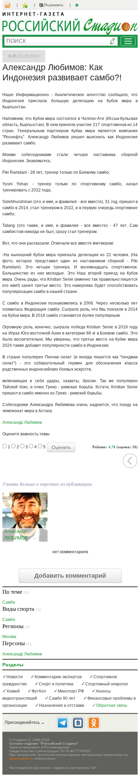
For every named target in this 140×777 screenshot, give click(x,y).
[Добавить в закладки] (25, 5)
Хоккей (13, 691)
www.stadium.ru (21, 758)
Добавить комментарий (70, 575)
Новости (14, 676)
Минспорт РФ (71, 691)
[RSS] (11, 5)
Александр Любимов (22, 422)
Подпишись (53, 5)
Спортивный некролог (106, 684)
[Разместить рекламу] (78, 5)
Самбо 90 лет (62, 698)
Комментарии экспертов (58, 676)
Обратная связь (111, 705)
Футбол (39, 691)
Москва (9, 636)
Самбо (8, 602)
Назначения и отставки (61, 705)
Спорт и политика (56, 684)
